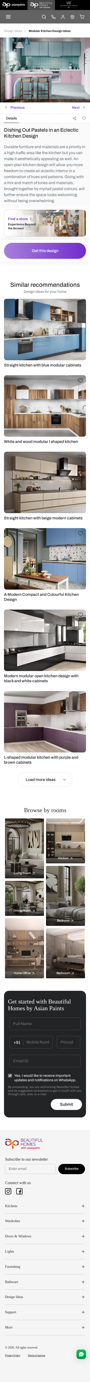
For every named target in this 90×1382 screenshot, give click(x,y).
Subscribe (71, 1168)
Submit (66, 1104)
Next (76, 107)
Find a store (18, 219)
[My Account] (63, 16)
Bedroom (63, 920)
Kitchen (63, 858)
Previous (17, 107)
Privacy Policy (12, 1355)
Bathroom (63, 973)
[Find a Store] (72, 16)
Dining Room (22, 910)
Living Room (22, 873)
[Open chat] (81, 1354)
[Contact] (53, 16)
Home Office (22, 973)
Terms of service (36, 1355)
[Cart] (81, 16)
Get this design (45, 251)
